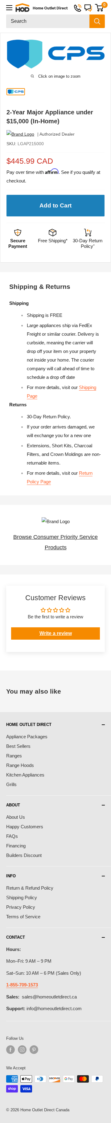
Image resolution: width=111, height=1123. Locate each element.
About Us (15, 817)
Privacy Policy (20, 907)
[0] (99, 7)
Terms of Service (23, 916)
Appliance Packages (26, 736)
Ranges (14, 755)
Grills (11, 784)
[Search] (97, 21)
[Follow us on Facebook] (10, 1049)
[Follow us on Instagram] (22, 1049)
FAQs (12, 836)
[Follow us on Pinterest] (34, 1049)
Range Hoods (20, 765)
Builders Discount (24, 855)
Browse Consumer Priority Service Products (55, 542)
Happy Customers (24, 826)
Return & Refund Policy (29, 888)
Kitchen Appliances (25, 774)
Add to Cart (55, 205)
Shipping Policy (21, 897)
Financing (16, 845)
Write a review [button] (55, 633)
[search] (47, 21)
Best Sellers (18, 746)
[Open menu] (9, 7)
